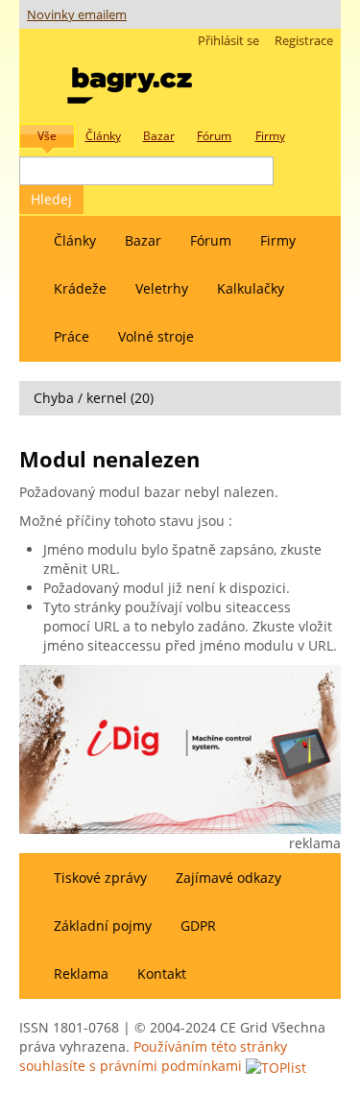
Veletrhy (161, 288)
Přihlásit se (228, 41)
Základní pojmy (103, 925)
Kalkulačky (250, 288)
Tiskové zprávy (100, 877)
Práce (71, 336)
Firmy (278, 240)
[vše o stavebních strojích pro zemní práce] (129, 81)
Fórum (210, 240)
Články (75, 240)
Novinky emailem (77, 15)
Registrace (304, 41)
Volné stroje (156, 336)
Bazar (143, 240)
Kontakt (161, 973)
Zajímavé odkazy (228, 877)
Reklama (81, 973)
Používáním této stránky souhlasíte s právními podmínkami (153, 1056)
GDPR (198, 925)
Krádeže (80, 288)
